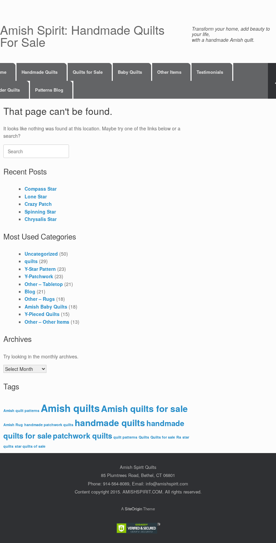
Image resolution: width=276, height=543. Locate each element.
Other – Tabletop (44, 284)
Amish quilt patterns (21, 410)
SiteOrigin (133, 508)
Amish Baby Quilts (46, 306)
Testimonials (210, 72)
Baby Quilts (130, 72)
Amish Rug (13, 424)
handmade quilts (110, 422)
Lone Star (36, 196)
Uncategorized (41, 253)
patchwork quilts (82, 435)
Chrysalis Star (41, 219)
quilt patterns (125, 437)
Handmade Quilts (40, 72)
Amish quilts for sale (144, 408)
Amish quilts (70, 408)
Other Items (169, 72)
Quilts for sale (162, 437)
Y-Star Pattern (40, 268)
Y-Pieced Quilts (42, 314)
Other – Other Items (47, 321)
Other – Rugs (40, 298)
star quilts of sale (30, 446)
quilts (31, 261)
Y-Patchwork (39, 276)
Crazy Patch (38, 203)
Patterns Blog (49, 90)
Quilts (144, 437)
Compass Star (41, 188)
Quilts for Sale (88, 72)
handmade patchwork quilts (48, 424)
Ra (178, 437)
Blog (30, 291)
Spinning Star (40, 211)
